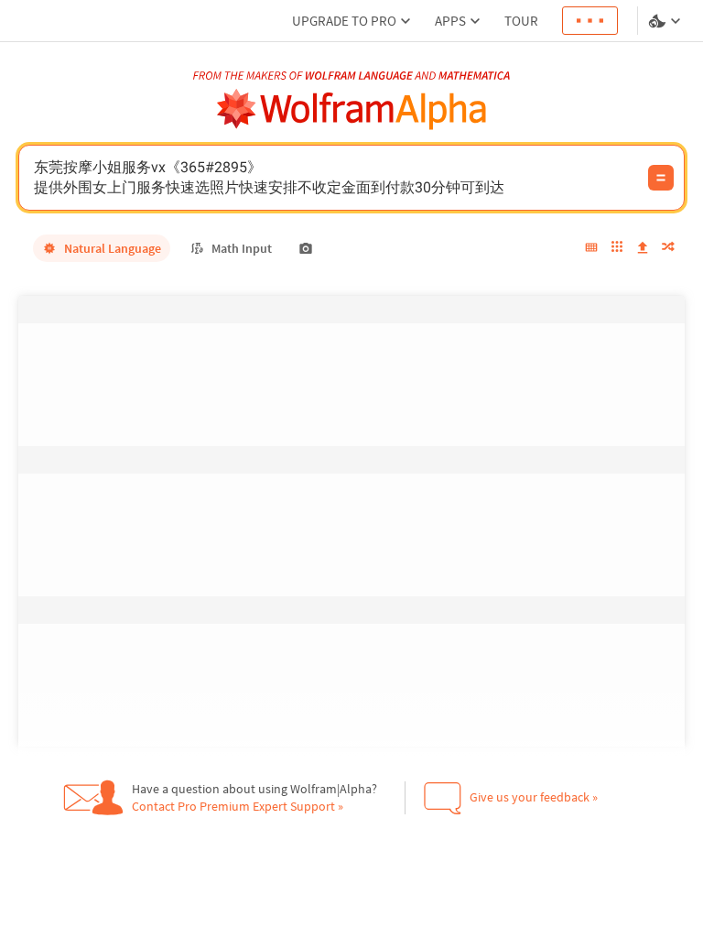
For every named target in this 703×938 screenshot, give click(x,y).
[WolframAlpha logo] (352, 109)
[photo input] (305, 248)
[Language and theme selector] (666, 21)
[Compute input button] (661, 178)
